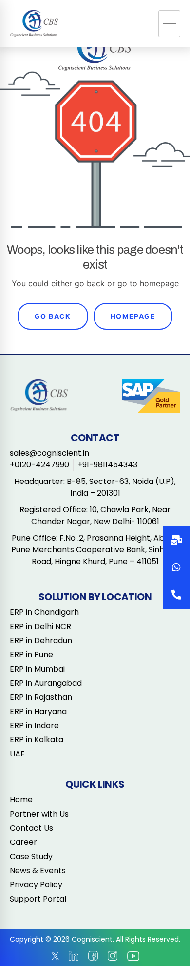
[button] (176, 595)
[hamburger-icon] (169, 23)
